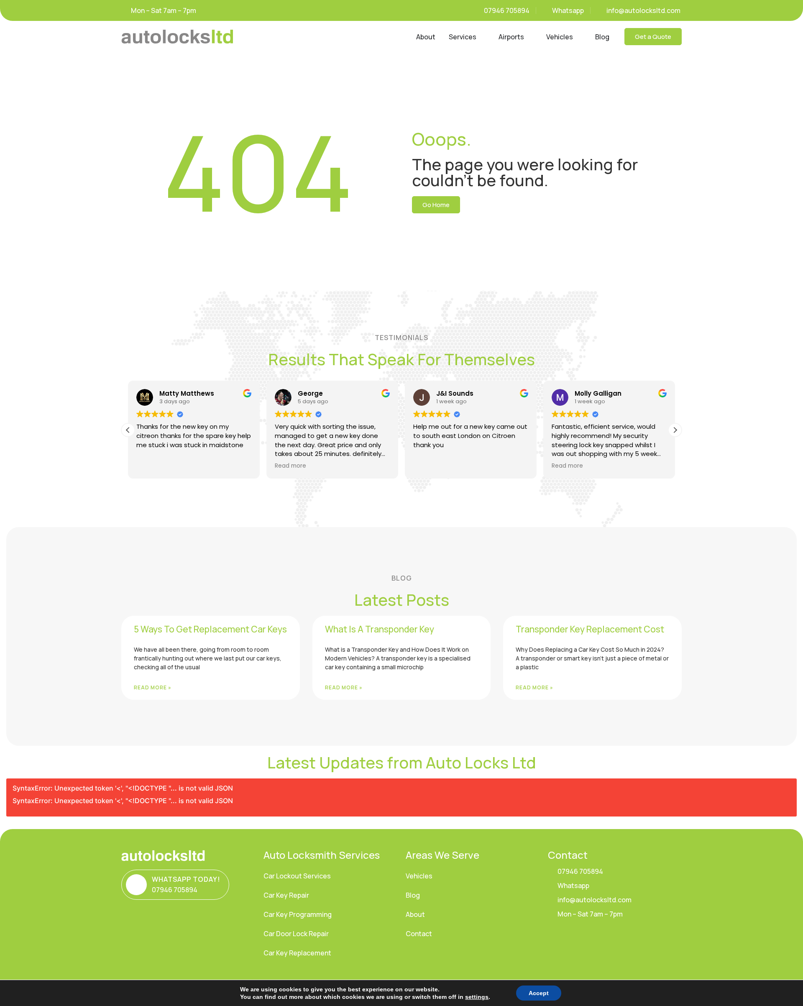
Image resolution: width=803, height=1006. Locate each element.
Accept (539, 993)
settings (476, 996)
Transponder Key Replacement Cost (590, 629)
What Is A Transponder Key (379, 629)
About (415, 914)
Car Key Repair (286, 895)
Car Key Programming (297, 914)
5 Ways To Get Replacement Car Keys (210, 629)
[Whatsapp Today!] (136, 884)
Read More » (152, 687)
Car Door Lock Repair (296, 933)
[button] (675, 430)
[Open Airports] (529, 37)
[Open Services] (481, 37)
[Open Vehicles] (578, 37)
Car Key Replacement (297, 952)
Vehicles (419, 876)
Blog (413, 895)
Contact (419, 933)
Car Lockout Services (297, 876)
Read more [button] (290, 466)
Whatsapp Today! (186, 879)
